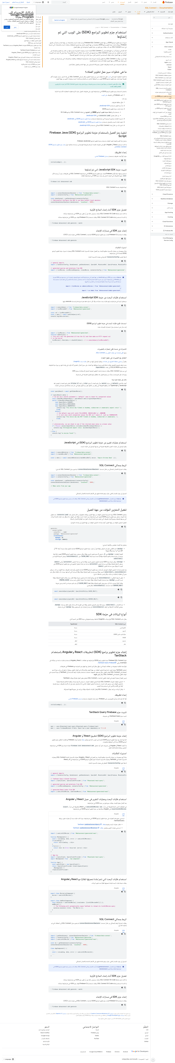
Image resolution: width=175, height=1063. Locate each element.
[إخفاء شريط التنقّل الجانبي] (153, 1060)
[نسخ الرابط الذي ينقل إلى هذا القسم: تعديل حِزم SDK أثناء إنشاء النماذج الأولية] (88, 210)
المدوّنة (28, 2)
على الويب (104, 95)
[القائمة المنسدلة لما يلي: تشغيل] (141, 2)
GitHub (146, 1041)
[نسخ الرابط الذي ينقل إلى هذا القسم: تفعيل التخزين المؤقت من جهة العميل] (85, 510)
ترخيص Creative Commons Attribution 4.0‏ (102, 1013)
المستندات (122, 2)
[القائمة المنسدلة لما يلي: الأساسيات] (158, 12)
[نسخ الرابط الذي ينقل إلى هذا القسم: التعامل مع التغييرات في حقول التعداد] (99, 358)
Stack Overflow (44, 1033)
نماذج (114, 12)
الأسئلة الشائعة (46, 1041)
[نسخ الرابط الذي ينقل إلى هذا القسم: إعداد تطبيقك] (113, 152)
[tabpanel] (87, 727)
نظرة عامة (170, 12)
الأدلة (147, 1030)
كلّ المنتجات (83, 1052)
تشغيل (145, 2)
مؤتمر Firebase (95, 1033)
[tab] (123, 721)
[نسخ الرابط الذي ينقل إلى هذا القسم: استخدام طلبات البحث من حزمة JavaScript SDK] (79, 298)
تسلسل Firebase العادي (101, 156)
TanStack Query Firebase (106, 663)
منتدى (112, 2)
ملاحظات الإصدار (45, 1038)
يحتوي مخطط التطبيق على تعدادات (112, 361)
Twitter (97, 1035)
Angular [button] (116, 721)
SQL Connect (150, 8)
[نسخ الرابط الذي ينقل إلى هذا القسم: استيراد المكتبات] (113, 247)
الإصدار (154, 2)
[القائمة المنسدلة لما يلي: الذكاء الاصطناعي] (144, 12)
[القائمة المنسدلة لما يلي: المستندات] (118, 2)
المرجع (120, 12)
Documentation (166, 8)
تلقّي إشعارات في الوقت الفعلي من (110, 353)
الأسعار (129, 2)
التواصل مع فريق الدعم (44, 1030)
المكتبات (146, 1038)
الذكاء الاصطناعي (150, 12)
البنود (147, 1059)
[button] (164, 28)
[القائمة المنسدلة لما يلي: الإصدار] (150, 2)
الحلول (136, 2)
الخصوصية (141, 1059)
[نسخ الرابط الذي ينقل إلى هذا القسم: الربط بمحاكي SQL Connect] (97, 465)
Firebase (124, 27)
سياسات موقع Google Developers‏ (115, 1015)
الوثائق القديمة (46, 1044)
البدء (7, 27)
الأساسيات (162, 12)
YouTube (96, 1038)
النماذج (146, 1035)
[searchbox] (163, 17)
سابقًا (83, 740)
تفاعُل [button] (123, 721)
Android (125, 1052)
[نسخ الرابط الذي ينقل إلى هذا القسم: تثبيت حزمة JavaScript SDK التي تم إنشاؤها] (83, 170)
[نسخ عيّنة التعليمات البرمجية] (125, 160)
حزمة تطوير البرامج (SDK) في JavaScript (79, 119)
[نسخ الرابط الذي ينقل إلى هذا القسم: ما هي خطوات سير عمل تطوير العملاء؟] (83, 72)
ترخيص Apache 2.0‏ (61, 1013)
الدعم (103, 2)
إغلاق (15, 27)
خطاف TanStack (92, 824)
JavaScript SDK (105, 106)
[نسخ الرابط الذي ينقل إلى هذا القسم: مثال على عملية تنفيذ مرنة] (110, 380)
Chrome (117, 1052)
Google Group (45, 1035)
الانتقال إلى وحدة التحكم (18, 2)
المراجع (146, 1033)
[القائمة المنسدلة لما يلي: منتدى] (109, 2)
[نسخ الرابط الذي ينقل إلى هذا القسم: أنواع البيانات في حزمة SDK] (94, 614)
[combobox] (60, 2)
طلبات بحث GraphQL (80, 361)
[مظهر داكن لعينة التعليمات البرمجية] (122, 160)
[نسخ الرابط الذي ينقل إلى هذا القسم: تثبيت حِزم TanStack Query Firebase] (87, 712)
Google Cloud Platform (96, 1052)
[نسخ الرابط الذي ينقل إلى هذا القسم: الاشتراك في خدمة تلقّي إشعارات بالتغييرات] (95, 349)
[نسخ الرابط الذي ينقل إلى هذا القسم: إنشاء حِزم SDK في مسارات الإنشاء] (94, 231)
